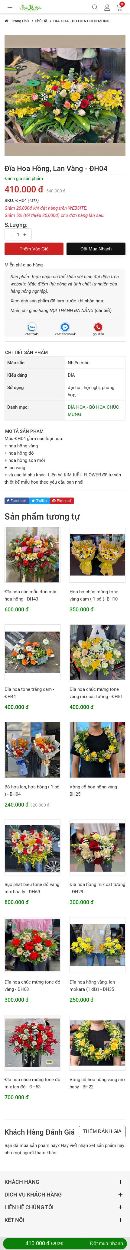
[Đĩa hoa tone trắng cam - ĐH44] (32, 652)
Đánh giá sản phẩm (24, 178)
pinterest (64, 501)
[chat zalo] (31, 327)
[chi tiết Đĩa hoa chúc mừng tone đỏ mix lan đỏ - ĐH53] (32, 1042)
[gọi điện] (98, 327)
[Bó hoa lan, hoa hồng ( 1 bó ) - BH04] (32, 749)
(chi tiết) (103, 310)
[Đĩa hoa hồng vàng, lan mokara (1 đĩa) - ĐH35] (97, 944)
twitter (41, 501)
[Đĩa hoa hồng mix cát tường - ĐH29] (97, 847)
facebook (19, 501)
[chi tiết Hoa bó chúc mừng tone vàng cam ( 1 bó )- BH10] (97, 554)
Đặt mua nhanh (96, 248)
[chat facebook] (64, 327)
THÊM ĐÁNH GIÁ (102, 1131)
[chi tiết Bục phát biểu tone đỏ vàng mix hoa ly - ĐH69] (32, 847)
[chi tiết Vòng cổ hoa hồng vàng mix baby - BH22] (97, 1042)
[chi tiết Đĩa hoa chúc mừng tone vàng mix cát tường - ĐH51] (97, 652)
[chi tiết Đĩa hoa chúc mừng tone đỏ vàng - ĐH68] (32, 944)
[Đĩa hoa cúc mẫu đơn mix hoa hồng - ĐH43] (32, 554)
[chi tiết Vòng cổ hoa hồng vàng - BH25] (97, 749)
